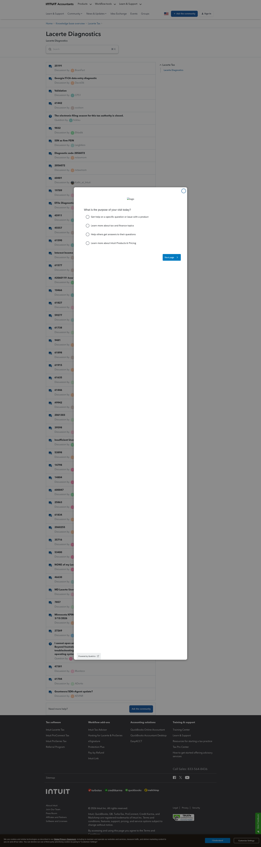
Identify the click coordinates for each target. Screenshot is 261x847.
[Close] (184, 191)
